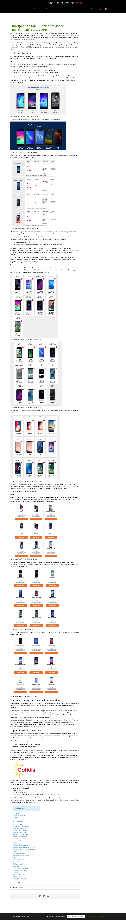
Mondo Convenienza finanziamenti (24, 849)
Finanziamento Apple (20, 837)
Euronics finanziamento (20, 832)
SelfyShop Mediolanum (20, 868)
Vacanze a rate (17, 881)
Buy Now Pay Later (19, 816)
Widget (108, 9)
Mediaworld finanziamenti (21, 845)
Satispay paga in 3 (18, 864)
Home (17, 9)
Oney (14, 851)
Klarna (15, 843)
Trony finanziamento (20, 879)
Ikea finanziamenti (19, 839)
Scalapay (16, 866)
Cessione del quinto (37, 9)
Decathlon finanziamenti (21, 826)
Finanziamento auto (51, 9)
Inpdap (85, 9)
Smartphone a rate (19, 874)
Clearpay (16, 818)
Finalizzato (22, 887)
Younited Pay (17, 883)
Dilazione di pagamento (20, 828)
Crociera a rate (17, 824)
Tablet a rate (17, 876)
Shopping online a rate (20, 870)
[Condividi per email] (49, 896)
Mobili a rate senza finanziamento (24, 847)
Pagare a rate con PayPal (21, 855)
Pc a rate (16, 862)
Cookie (101, 916)
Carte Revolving (75, 9)
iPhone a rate (17, 841)
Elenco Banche (63, 9)
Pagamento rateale (19, 853)
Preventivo (25, 9)
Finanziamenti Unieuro (20, 834)
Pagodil (15, 858)
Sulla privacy (92, 916)
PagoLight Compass (19, 860)
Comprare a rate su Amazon (22, 820)
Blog (99, 9)
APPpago (16, 813)
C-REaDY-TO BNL (18, 822)
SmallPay (16, 872)
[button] (92, 9)
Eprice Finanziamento (20, 830)
